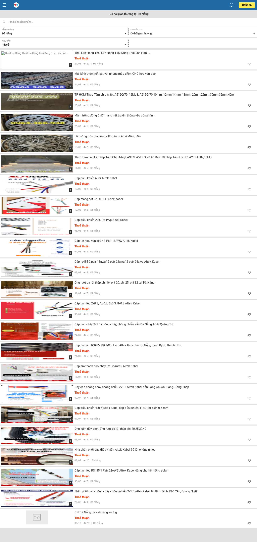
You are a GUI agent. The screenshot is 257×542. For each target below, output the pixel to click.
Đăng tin (247, 5)
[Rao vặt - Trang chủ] (17, 5)
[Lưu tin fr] (249, 63)
